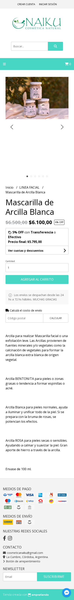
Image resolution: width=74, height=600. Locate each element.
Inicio (10, 187)
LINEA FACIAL (29, 187)
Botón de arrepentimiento (22, 561)
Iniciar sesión (48, 4)
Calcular (56, 318)
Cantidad (10, 261)
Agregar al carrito (37, 279)
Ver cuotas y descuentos (25, 250)
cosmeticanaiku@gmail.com (24, 553)
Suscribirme (54, 576)
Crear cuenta (26, 4)
